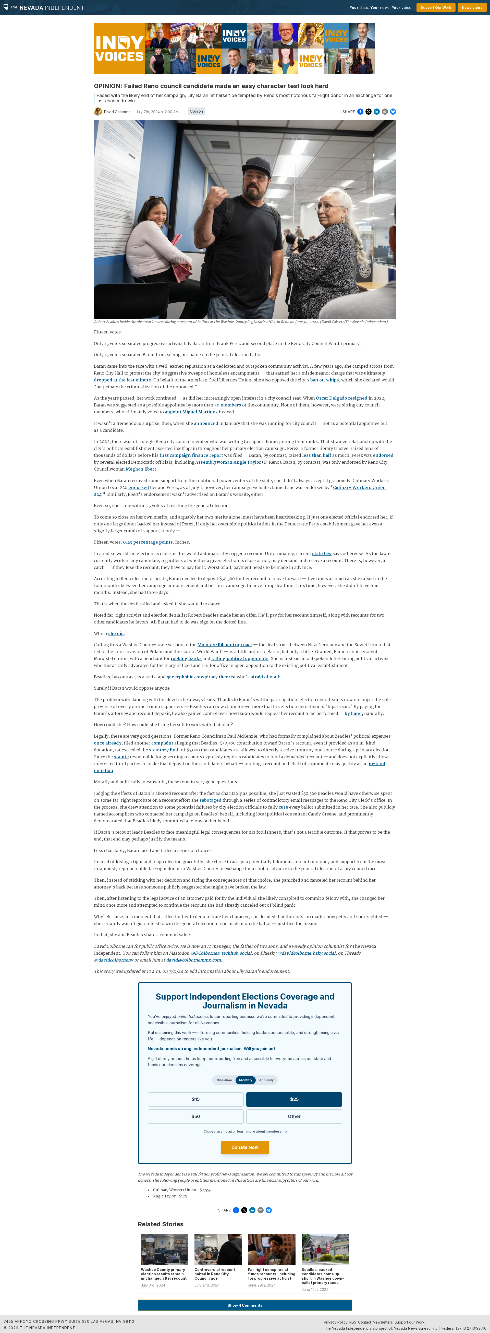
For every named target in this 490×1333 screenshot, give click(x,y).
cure (283, 807)
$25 (294, 1099)
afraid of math (266, 677)
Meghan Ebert (141, 469)
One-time (224, 1080)
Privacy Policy (336, 1322)
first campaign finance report (191, 455)
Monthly (245, 1080)
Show (245, 1305)
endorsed (383, 455)
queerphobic (180, 677)
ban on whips (324, 380)
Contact (364, 1322)
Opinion (196, 111)
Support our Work (410, 1322)
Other (294, 1116)
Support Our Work (436, 7)
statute (121, 757)
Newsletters (472, 7)
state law (322, 553)
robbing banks (186, 658)
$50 (195, 1116)
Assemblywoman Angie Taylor (228, 462)
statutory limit (164, 750)
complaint (162, 743)
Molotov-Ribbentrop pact (225, 645)
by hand (353, 713)
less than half (316, 455)
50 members (227, 405)
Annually (266, 1080)
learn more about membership (262, 1131)
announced (206, 423)
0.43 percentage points (148, 542)
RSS (352, 1322)
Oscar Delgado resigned (342, 398)
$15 (196, 1099)
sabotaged (211, 800)
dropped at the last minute (122, 380)
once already (107, 743)
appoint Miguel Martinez (191, 412)
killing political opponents (239, 658)
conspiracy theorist (215, 677)
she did (116, 633)
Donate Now (245, 1147)
